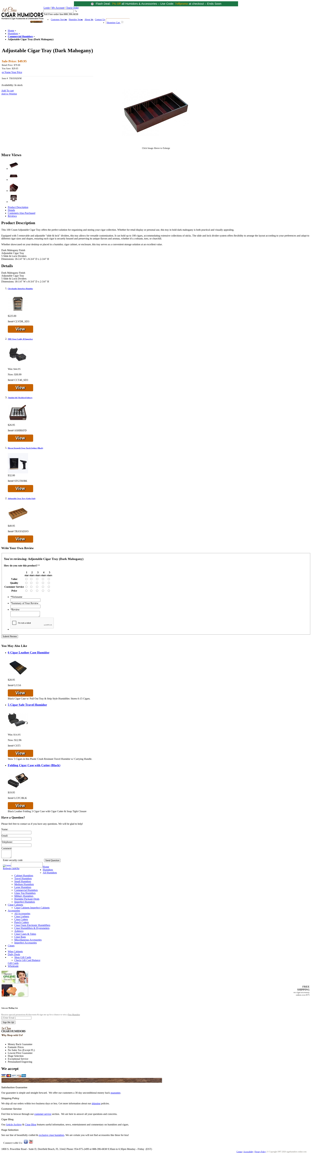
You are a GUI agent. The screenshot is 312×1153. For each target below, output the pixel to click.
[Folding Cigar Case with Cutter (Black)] (18, 789)
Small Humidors (22, 881)
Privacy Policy (260, 1152)
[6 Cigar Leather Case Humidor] (18, 676)
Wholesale (13, 966)
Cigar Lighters (21, 916)
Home (11, 30)
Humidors (13, 33)
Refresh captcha (11, 868)
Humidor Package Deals (26, 899)
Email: (4, 835)
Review (15, 609)
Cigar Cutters (21, 919)
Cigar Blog (30, 1124)
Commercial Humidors (20, 36)
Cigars (11, 945)
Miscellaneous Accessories (28, 939)
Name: (4, 829)
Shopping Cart (114, 22)
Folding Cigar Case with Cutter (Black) (34, 765)
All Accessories (22, 913)
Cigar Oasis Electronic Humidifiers (32, 925)
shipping (96, 1103)
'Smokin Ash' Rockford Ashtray (20, 398)
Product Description (18, 207)
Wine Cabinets (15, 951)
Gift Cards (13, 963)
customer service (42, 1114)
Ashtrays (18, 931)
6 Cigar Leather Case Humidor (28, 652)
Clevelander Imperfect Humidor (20, 289)
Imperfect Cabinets (40, 907)
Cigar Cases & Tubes (25, 934)
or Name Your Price (12, 72)
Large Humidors (22, 887)
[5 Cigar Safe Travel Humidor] (18, 729)
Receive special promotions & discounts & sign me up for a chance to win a (40, 1014)
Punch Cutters (21, 922)
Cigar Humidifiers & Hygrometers (31, 928)
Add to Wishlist (9, 93)
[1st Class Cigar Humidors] (22, 22)
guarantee (115, 1092)
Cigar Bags (20, 936)
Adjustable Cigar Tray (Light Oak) (21, 498)
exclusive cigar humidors (51, 1135)
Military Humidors (23, 896)
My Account (58, 7)
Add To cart (7, 90)
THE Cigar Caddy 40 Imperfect (20, 339)
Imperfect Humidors (24, 901)
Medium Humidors (24, 884)
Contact (239, 1152)
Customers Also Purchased (21, 213)
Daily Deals (14, 954)
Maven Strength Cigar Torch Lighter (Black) (25, 448)
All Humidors (50, 872)
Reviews (12, 216)
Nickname (16, 596)
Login (47, 7)
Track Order (72, 7)
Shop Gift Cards (22, 957)
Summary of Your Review (24, 603)
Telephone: (7, 842)
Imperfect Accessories (25, 942)
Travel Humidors (23, 878)
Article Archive (14, 1124)
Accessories (14, 910)
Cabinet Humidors (23, 875)
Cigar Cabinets (15, 904)
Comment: (6, 848)
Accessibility (248, 1152)
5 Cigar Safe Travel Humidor (27, 704)
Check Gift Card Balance (27, 960)
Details (11, 210)
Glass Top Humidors (25, 893)
